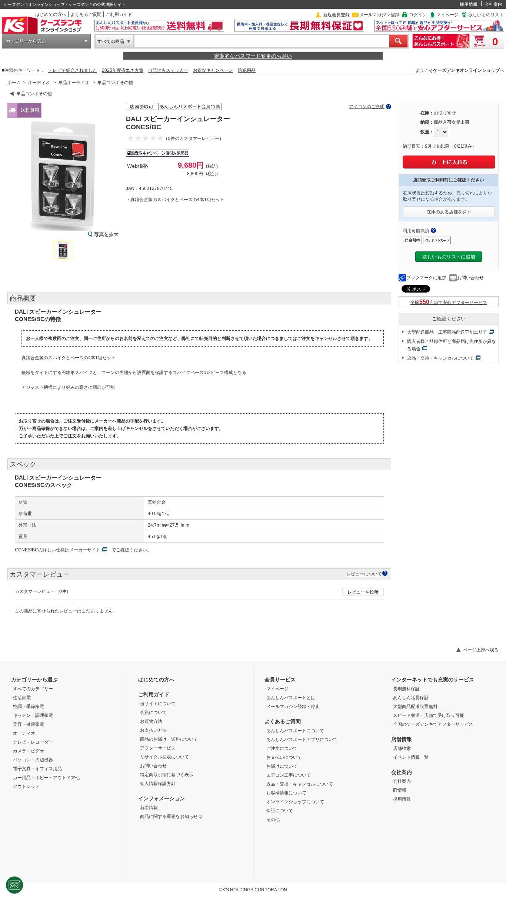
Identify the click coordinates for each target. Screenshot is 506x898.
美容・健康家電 (28, 724)
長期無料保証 (406, 688)
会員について (153, 712)
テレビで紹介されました (72, 70)
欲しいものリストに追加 (448, 257)
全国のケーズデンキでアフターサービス (433, 724)
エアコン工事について (288, 775)
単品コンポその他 (115, 82)
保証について (279, 810)
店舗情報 (401, 739)
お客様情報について (286, 792)
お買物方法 (151, 721)
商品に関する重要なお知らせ (169, 816)
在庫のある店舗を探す (449, 211)
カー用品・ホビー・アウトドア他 (46, 777)
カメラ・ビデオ (28, 751)
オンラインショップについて (295, 801)
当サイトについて (158, 703)
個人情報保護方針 (158, 783)
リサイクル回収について (164, 757)
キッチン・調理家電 (33, 715)
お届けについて (281, 766)
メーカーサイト (84, 550)
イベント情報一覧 (411, 757)
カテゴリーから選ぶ (26, 41)
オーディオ (39, 82)
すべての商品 (110, 41)
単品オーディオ (73, 82)
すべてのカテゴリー (33, 688)
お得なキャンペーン (213, 70)
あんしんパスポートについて (295, 730)
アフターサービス (158, 748)
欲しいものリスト (486, 14)
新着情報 (149, 807)
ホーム (14, 82)
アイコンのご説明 (367, 106)
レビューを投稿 (363, 592)
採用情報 (468, 4)
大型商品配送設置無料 (415, 706)
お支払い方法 (153, 730)
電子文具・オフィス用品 (37, 768)
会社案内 (493, 4)
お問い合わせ (470, 277)
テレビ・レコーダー (33, 742)
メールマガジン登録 (379, 14)
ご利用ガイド (119, 14)
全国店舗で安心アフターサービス (448, 302)
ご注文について (281, 748)
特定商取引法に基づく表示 (166, 774)
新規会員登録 (336, 14)
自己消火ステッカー (168, 70)
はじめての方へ (50, 14)
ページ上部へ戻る (481, 649)
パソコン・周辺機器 (33, 759)
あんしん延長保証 (411, 697)
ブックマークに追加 (426, 277)
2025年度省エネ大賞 (122, 70)
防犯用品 (247, 70)
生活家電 (22, 697)
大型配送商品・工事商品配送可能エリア (447, 332)
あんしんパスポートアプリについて (301, 739)
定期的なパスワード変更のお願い (253, 56)
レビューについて (364, 573)
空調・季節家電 (28, 706)
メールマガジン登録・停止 (293, 706)
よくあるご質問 (85, 14)
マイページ (447, 14)
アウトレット (26, 786)
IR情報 (399, 790)
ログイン (418, 14)
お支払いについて (284, 757)
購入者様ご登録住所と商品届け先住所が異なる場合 (451, 345)
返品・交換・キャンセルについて (440, 358)
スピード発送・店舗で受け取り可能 (428, 715)
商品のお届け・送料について (169, 739)
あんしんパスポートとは (290, 697)
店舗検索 (402, 748)
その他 (273, 819)
